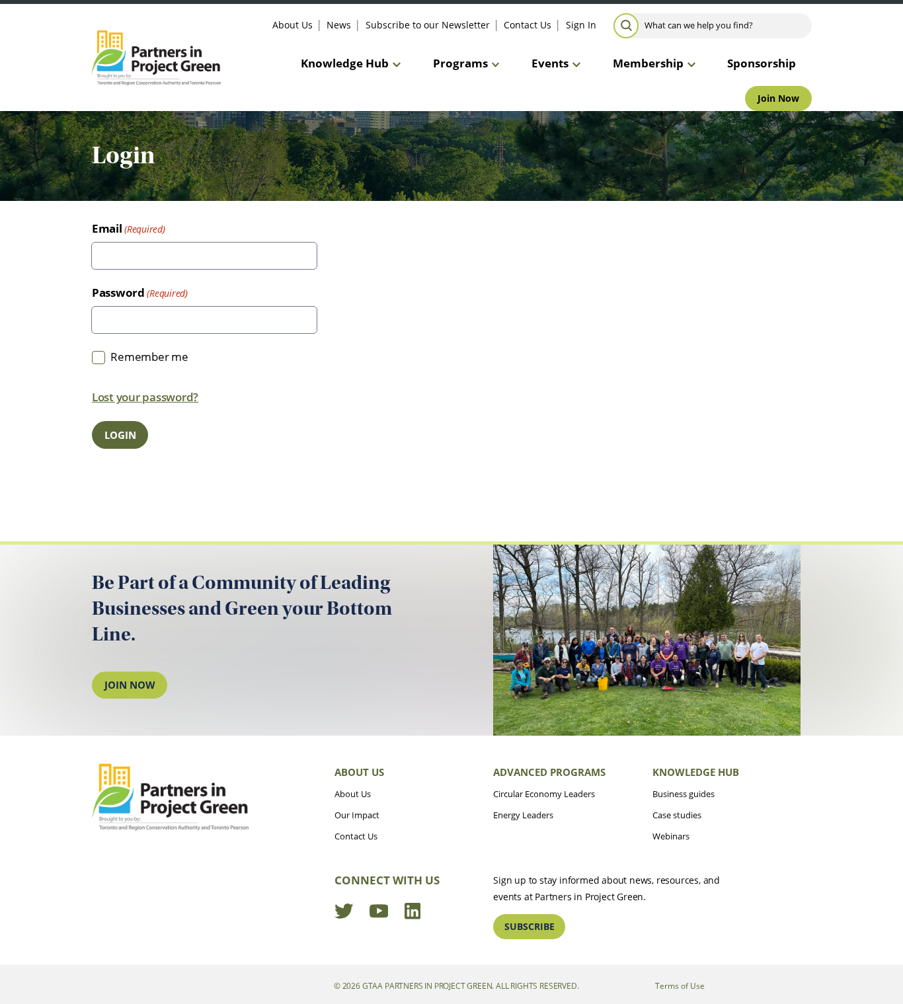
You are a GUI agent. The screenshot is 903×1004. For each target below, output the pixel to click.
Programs (460, 63)
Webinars (670, 836)
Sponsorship (761, 63)
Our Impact (356, 815)
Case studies (676, 815)
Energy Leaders (523, 815)
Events (550, 63)
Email (107, 228)
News (339, 25)
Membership (648, 63)
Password (118, 292)
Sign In (581, 25)
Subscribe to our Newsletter (428, 25)
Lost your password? (145, 397)
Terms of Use (680, 985)
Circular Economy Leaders (544, 794)
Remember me (149, 356)
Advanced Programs (549, 772)
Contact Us (527, 25)
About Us (292, 25)
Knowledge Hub (345, 63)
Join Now (778, 98)
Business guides (683, 794)
